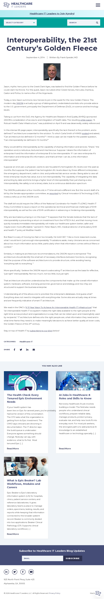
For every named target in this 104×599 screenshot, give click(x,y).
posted (85, 133)
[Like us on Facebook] (22, 571)
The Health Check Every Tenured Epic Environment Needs (24, 398)
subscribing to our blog (41, 331)
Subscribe (73, 558)
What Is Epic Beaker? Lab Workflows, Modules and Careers (24, 484)
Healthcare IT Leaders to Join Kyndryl (52, 13)
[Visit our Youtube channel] (31, 571)
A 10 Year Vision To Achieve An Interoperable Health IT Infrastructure (59, 307)
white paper (86, 120)
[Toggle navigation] (97, 5)
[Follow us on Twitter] (14, 571)
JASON (19, 103)
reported (53, 193)
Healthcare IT (26, 341)
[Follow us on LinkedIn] (6, 571)
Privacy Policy (54, 593)
